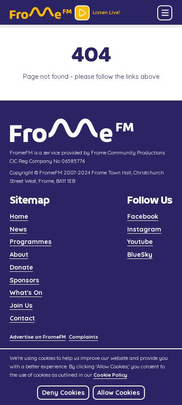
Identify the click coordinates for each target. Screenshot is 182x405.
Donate (21, 267)
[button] (164, 12)
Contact (22, 318)
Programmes (31, 242)
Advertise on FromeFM (38, 336)
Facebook (142, 216)
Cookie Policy (110, 374)
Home (19, 216)
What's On (26, 293)
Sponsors (24, 280)
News (18, 229)
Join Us (21, 305)
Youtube (140, 242)
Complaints (83, 336)
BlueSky (139, 254)
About (19, 254)
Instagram (144, 229)
